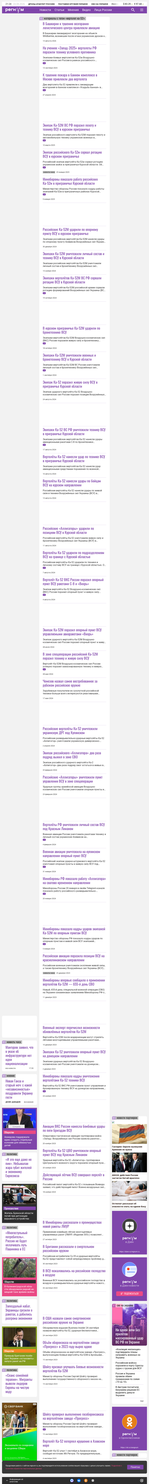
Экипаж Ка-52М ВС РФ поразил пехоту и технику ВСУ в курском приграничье (69, 127)
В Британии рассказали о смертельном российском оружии (68, 1248)
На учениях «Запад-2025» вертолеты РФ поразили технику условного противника (70, 49)
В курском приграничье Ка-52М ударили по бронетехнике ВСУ (71, 330)
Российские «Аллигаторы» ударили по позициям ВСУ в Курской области (68, 530)
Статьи (59, 10)
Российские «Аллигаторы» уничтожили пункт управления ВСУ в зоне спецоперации (72, 779)
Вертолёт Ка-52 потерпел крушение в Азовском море (74, 1443)
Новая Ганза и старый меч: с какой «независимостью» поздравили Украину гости (19, 1089)
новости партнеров (127, 1118)
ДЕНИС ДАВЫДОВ (13, 1102)
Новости (45, 10)
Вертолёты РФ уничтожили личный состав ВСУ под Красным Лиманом (74, 826)
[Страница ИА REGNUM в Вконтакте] (79, 1480)
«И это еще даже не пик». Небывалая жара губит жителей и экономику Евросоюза (19, 1167)
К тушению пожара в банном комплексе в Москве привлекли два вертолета (70, 76)
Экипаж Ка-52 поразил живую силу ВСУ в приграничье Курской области (70, 384)
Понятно (135, 1467)
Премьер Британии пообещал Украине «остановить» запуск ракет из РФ (19, 1358)
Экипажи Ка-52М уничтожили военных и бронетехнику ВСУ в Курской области (69, 357)
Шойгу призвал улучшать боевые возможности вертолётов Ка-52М (73, 1368)
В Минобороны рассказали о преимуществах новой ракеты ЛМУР (72, 1224)
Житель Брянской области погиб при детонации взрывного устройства (18, 1216)
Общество (9, 1132)
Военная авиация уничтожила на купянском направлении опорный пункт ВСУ (71, 853)
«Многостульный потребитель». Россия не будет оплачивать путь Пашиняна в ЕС (16, 1240)
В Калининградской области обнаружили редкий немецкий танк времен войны (19, 1289)
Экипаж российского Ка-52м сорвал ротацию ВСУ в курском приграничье (72, 154)
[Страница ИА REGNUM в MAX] (72, 1480)
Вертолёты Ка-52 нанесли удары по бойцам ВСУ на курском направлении (72, 482)
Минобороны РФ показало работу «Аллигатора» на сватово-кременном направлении (74, 880)
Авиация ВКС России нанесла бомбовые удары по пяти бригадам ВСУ (74, 1128)
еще (141, 1401)
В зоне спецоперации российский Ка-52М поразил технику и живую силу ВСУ (70, 656)
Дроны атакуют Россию (41, 4)
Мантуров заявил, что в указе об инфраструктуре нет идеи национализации (19, 1055)
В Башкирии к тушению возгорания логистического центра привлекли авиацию (71, 25)
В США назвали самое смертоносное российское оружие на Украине (67, 1320)
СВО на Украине (99, 4)
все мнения (28, 1102)
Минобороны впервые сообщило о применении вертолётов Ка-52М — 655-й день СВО (74, 982)
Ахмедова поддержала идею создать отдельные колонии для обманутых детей (18, 1141)
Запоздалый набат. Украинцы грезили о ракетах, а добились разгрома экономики (19, 1312)
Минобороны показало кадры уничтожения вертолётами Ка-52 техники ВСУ (71, 1078)
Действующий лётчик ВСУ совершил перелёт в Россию (73, 1176)
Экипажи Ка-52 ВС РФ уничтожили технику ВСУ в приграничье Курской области (74, 431)
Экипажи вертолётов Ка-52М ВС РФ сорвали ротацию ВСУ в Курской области (72, 279)
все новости (11, 1068)
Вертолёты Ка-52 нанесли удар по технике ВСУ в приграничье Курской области (74, 458)
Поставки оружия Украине (73, 4)
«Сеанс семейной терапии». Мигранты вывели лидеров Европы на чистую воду (19, 1383)
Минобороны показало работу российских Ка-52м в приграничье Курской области (70, 181)
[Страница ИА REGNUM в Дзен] (93, 1480)
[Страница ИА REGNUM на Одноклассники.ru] (86, 1480)
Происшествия (11, 1208)
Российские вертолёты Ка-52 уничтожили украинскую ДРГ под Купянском (70, 730)
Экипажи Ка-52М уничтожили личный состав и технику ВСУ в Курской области (73, 255)
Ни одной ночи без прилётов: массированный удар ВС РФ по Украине (129, 1336)
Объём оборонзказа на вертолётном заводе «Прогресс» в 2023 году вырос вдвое (71, 1344)
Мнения (73, 10)
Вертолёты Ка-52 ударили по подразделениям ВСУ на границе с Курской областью (73, 554)
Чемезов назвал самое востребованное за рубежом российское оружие (70, 683)
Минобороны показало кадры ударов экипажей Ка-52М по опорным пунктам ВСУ (74, 930)
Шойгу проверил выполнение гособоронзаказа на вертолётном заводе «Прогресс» (73, 1416)
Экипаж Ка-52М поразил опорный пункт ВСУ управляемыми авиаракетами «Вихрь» (72, 631)
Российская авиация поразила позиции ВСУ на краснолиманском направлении (73, 957)
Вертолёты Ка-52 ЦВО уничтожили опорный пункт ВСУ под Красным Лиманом (72, 1152)
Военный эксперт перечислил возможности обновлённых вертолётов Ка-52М (71, 1029)
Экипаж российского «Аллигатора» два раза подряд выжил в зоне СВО (72, 754)
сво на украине (125, 1305)
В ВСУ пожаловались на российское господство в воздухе (74, 1272)
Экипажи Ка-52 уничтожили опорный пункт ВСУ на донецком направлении (74, 1053)
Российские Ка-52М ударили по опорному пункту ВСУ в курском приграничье (70, 231)
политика (12, 1154)
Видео (86, 10)
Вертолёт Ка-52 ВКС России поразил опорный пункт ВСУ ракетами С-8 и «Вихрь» (73, 581)
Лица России (103, 10)
